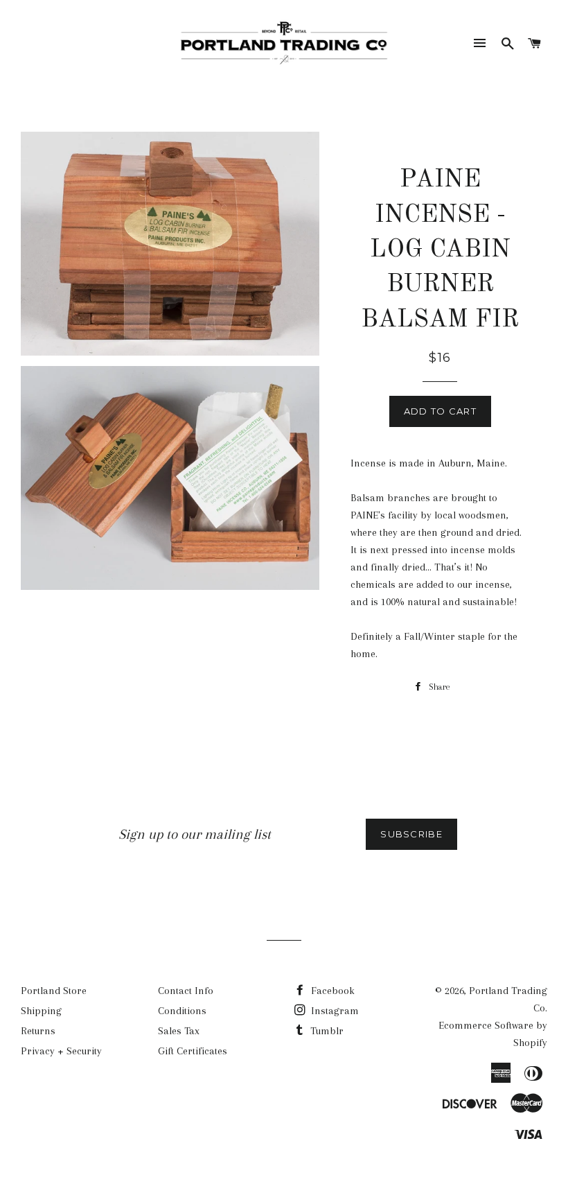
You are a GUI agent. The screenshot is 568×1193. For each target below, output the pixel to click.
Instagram (333, 1010)
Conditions (182, 1010)
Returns (38, 1031)
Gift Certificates (192, 1051)
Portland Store (54, 990)
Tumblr (326, 1031)
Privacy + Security (61, 1051)
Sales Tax (178, 1031)
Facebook (331, 990)
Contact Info (185, 990)
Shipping (41, 1010)
